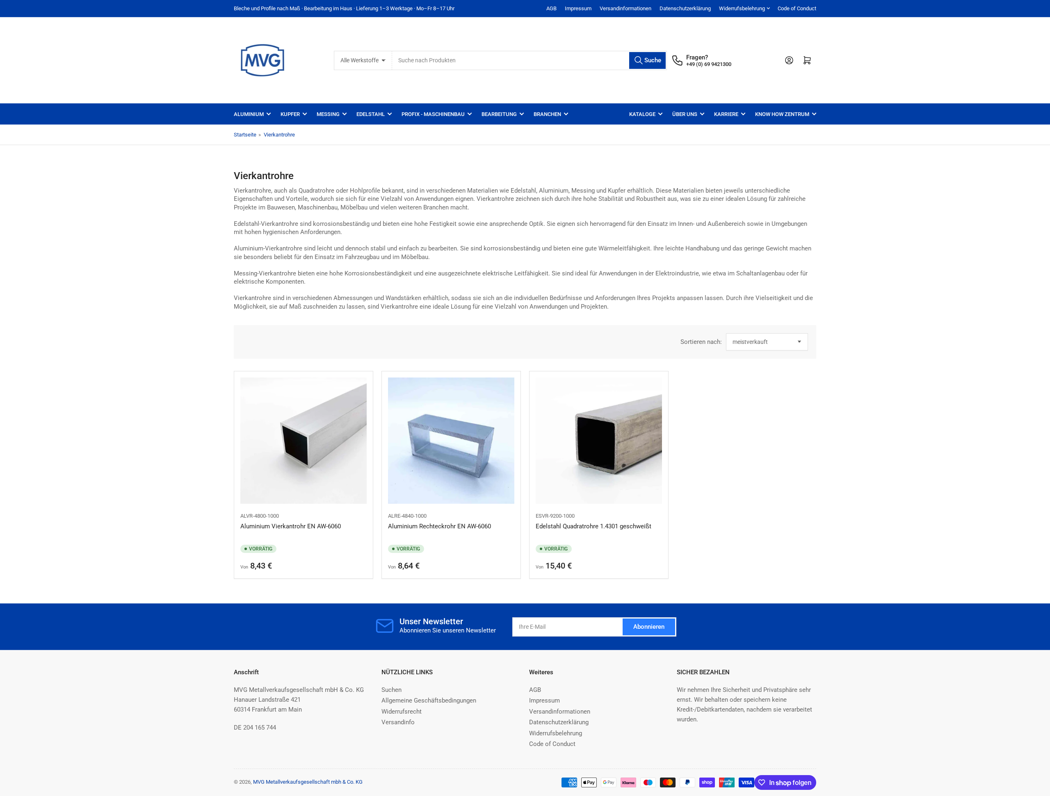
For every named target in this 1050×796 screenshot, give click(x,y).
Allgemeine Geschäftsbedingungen (428, 700)
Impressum (578, 8)
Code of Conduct (797, 8)
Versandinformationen (625, 8)
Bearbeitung (499, 114)
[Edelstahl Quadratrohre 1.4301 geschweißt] (599, 441)
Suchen (391, 690)
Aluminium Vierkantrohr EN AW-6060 (290, 526)
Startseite (245, 135)
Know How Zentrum (782, 114)
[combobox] (529, 60)
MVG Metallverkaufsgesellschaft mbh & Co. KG (308, 782)
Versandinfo (398, 722)
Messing (328, 114)
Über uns (684, 114)
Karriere (726, 114)
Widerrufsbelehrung (742, 8)
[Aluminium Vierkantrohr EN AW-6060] (303, 441)
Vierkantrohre (279, 135)
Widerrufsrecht (401, 711)
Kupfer (290, 114)
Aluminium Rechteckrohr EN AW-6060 (439, 526)
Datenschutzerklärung (685, 8)
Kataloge (642, 114)
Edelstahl (370, 114)
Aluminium (249, 114)
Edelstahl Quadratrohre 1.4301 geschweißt (593, 526)
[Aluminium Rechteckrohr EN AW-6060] (451, 441)
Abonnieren (648, 626)
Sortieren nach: (701, 342)
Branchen (547, 114)
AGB (551, 8)
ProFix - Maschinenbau (433, 114)
